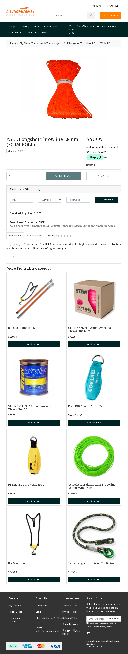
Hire (36, 26)
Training (24, 26)
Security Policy (70, 624)
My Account (113, 5)
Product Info (51, 26)
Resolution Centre (15, 619)
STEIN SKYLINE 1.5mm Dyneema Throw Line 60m (89, 329)
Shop (12, 26)
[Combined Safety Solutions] (20, 10)
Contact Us (15, 32)
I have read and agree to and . (101, 625)
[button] (104, 176)
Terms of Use (69, 605)
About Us (32, 32)
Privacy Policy (69, 611)
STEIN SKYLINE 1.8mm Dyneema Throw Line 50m (29, 408)
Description (15, 235)
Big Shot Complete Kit (22, 327)
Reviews (53, 235)
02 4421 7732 (71, 30)
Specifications (35, 235)
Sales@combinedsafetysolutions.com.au (99, 26)
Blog (44, 32)
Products (97, 5)
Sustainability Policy (69, 632)
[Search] (91, 15)
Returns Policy (70, 617)
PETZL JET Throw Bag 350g (26, 484)
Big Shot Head (17, 563)
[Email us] (88, 633)
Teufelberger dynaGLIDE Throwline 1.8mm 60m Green (92, 486)
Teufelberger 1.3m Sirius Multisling (91, 563)
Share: (11, 151)
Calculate (107, 199)
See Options (94, 422)
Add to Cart (65, 176)
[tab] (15, 235)
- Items (111, 15)
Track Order (15, 611)
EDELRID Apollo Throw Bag (86, 406)
